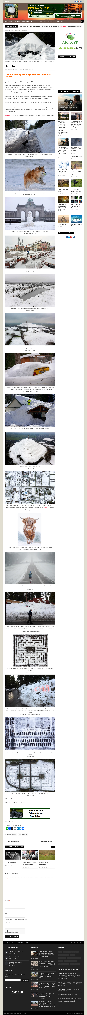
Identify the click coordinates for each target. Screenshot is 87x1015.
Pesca (14, 942)
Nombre (7, 900)
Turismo (21, 942)
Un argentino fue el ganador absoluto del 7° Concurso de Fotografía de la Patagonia (76, 124)
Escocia (45, 507)
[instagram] (81, 1)
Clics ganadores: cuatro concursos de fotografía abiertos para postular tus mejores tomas (70, 106)
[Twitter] (77, 1)
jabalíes (78, 958)
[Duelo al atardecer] (64, 219)
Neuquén (60, 961)
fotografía (14, 834)
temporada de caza (74, 964)
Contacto (7, 1)
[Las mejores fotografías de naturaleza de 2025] (76, 183)
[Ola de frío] (30, 59)
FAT (75, 958)
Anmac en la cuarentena (15, 951)
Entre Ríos (72, 955)
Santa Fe (67, 964)
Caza (27, 942)
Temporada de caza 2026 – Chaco (69, 994)
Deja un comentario (29, 69)
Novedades (34, 21)
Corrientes (60, 955)
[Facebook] (75, 1)
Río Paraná (60, 964)
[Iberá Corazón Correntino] (13, 855)
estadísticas (70, 958)
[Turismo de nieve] (30, 855)
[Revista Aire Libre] (11, 11)
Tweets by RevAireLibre (62, 51)
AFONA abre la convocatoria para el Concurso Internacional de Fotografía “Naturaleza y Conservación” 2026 (76, 151)
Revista (17, 21)
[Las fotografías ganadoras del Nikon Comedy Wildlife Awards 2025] (64, 199)
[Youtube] (79, 1)
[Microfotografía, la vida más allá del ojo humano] (76, 199)
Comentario (8, 882)
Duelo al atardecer (63, 224)
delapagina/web (79, 1013)
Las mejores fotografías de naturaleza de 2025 (76, 189)
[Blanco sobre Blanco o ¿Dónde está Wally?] (64, 165)
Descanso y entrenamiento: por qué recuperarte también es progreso (46, 995)
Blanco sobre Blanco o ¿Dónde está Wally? (63, 171)
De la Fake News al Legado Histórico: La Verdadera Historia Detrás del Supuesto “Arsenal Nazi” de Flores (70, 983)
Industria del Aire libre (55, 21)
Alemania (7, 115)
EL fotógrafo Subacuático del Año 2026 (63, 189)
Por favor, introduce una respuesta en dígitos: (16, 919)
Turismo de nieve (27, 863)
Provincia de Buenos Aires (70, 961)
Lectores (25, 21)
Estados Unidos (62, 958)
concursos (65, 952)
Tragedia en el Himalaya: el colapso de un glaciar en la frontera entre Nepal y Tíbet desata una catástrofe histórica (44, 26)
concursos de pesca (74, 952)
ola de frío (24, 834)
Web (6, 913)
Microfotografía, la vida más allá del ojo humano (76, 206)
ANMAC (60, 952)
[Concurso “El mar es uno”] (76, 219)
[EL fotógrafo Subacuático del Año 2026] (64, 183)
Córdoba (67, 955)
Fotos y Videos (18, 69)
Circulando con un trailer (16, 957)
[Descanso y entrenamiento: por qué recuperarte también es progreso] (34, 994)
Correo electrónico (10, 907)
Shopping (43, 21)
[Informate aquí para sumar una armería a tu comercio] (55, 11)
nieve (46, 80)
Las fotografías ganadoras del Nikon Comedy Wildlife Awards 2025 (62, 208)
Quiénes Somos (8, 21)
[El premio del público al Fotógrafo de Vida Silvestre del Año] (76, 165)
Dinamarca (48, 193)
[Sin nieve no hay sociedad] (47, 855)
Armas (8, 942)
